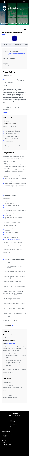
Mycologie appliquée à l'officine (12, 239)
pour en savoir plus (10, 343)
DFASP (7, 130)
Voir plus (5, 112)
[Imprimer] (25, 29)
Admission (18, 44)
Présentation (7, 44)
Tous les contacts (6, 449)
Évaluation (7, 325)
